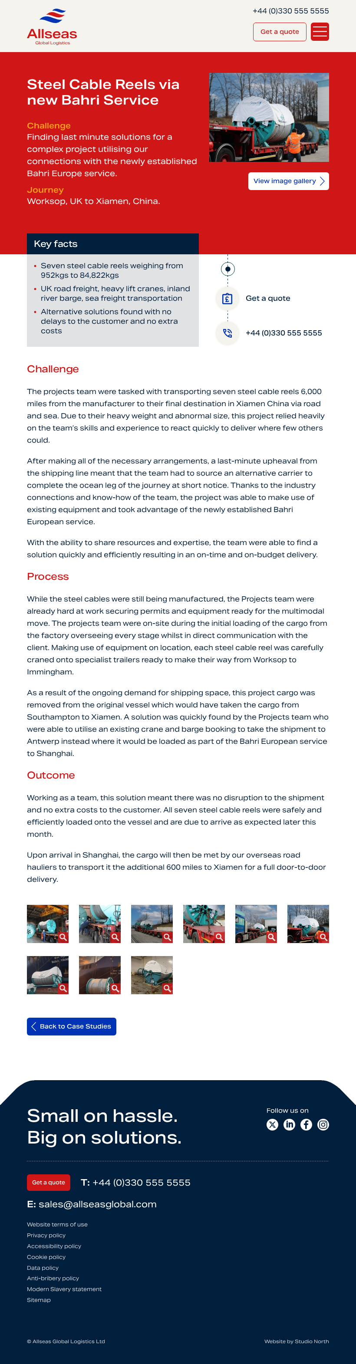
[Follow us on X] (272, 1125)
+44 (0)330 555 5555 (136, 1182)
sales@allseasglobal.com (92, 1204)
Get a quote (279, 32)
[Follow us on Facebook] (306, 1125)
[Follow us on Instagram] (323, 1125)
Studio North (312, 1341)
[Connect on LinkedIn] (289, 1125)
